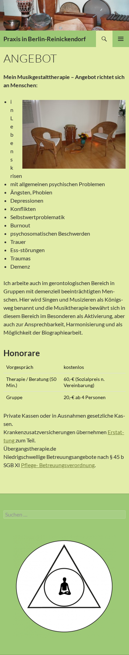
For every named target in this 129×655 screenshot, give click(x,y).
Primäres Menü (120, 39)
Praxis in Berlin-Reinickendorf (44, 39)
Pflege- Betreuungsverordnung (58, 465)
